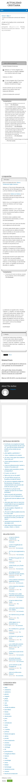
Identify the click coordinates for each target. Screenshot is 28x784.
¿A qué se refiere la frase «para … (15, 601)
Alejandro (5, 27)
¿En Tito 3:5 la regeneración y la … (17, 552)
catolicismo (7, 692)
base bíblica (7, 709)
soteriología (7, 745)
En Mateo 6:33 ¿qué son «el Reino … (16, 558)
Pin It (10, 355)
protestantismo (8, 751)
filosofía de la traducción (8, 28)
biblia (23, 27)
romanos (6, 742)
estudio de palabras (9, 707)
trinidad (6, 764)
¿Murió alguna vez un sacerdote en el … (14, 623)
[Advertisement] (14, 47)
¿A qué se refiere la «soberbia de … (14, 538)
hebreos (17, 28)
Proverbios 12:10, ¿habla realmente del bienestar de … (16, 594)
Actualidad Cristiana (14, 4)
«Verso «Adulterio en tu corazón (13, 455)
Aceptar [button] (10, 780)
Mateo (6, 705)
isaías (5, 758)
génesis (6, 694)
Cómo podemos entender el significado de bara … (16, 580)
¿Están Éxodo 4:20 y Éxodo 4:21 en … (16, 566)
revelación (7, 714)
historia (6, 712)
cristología (7, 747)
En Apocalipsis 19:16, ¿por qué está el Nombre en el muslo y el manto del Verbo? (14, 517)
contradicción (8, 723)
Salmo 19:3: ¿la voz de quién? (12, 475)
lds (5, 749)
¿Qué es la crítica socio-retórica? (15, 673)
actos (5, 727)
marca (6, 762)
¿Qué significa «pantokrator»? (12, 453)
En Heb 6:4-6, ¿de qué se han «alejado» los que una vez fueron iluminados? (13, 490)
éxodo (6, 725)
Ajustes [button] (4, 780)
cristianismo (7, 689)
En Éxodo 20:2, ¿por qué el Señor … (16, 637)
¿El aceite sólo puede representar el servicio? (15, 659)
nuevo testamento (9, 740)
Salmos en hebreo (16, 194)
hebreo (6, 700)
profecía (6, 731)
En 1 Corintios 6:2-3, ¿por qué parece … (16, 629)
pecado (6, 738)
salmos (6, 736)
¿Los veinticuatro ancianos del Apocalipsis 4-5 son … (16, 644)
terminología (7, 767)
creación (6, 771)
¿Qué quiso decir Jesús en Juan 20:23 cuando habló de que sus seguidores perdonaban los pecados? (14, 504)
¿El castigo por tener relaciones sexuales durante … (17, 572)
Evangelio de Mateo (9, 753)
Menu (2, 10)
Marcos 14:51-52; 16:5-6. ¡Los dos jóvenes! (14, 378)
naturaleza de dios (9, 769)
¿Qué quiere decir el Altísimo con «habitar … (16, 608)
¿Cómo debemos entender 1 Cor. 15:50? (16, 587)
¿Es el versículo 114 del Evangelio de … (15, 665)
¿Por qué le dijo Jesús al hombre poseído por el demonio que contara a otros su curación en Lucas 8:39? (13, 371)
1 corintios (7, 729)
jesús (5, 718)
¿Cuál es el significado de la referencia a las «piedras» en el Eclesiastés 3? (14, 364)
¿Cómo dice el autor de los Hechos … (16, 652)
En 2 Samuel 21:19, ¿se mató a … (16, 615)
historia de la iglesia (9, 734)
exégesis (6, 696)
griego (6, 698)
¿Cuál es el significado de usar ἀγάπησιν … (15, 545)
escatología (7, 760)
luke (5, 720)
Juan (5, 703)
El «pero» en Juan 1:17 (10, 473)
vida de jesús (7, 716)
